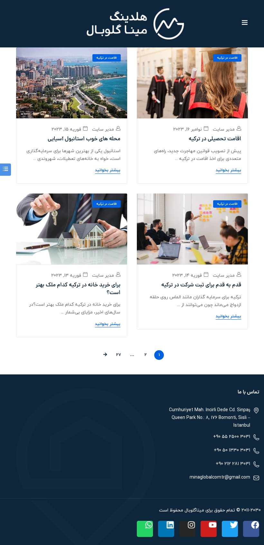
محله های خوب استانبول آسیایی (84, 139)
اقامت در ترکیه (227, 57)
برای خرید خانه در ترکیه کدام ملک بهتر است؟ (78, 289)
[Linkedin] (166, 529)
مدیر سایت (224, 129)
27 (118, 355)
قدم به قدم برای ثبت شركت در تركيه (201, 285)
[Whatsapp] (145, 529)
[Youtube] (209, 529)
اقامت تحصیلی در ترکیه (215, 139)
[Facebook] (251, 529)
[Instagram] (187, 529)
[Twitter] (230, 529)
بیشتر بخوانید (228, 170)
